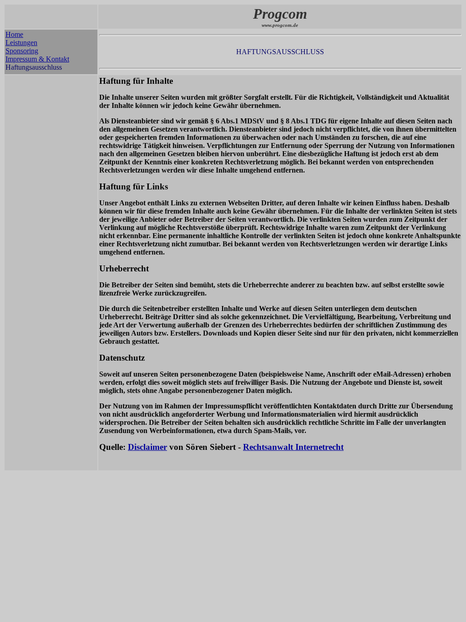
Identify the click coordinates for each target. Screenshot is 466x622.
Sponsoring (21, 51)
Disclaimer (147, 447)
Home (14, 34)
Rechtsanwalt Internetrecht (293, 447)
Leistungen (21, 42)
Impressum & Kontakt (37, 59)
